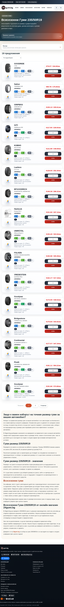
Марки (43, 7)
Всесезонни (29, 7)
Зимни (22, 7)
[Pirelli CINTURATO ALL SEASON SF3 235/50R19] (32, 370)
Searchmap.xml (36, 572)
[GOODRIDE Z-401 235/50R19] (32, 70)
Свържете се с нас (5, 577)
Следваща (43, 405)
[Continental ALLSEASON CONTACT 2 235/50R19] (32, 348)
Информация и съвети (38, 564)
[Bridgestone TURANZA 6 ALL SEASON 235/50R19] (32, 326)
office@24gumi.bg (32, 2)
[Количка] (61, 7)
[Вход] (56, 7)
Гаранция (3, 568)
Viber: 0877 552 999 (20, 2)
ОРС (38, 602)
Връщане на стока (5, 579)
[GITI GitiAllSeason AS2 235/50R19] (32, 132)
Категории (37, 7)
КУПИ (53, 75)
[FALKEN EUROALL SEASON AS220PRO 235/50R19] (32, 260)
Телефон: (7, 2)
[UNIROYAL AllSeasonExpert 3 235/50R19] (32, 239)
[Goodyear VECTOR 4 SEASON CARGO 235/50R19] (32, 391)
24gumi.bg (16, 531)
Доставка (3, 564)
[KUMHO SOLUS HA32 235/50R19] (32, 153)
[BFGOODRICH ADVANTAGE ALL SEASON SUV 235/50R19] (32, 196)
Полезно (49, 7)
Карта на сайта (36, 568)
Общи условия (4, 570)
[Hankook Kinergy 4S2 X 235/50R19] (32, 217)
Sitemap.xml (36, 570)
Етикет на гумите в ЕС (38, 566)
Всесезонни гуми (13, 480)
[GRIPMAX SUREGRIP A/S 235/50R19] (32, 111)
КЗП (41, 602)
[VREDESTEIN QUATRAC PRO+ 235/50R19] (32, 282)
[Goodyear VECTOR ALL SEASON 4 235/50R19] (32, 304)
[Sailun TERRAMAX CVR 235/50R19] (32, 91)
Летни (16, 7)
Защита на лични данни (6, 572)
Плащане (3, 566)
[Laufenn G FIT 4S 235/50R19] (32, 175)
